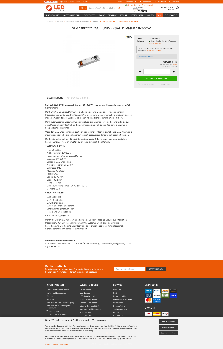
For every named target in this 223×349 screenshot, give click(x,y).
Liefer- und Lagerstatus (56, 293)
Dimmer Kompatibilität (89, 306)
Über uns (117, 290)
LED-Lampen (85, 293)
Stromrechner (86, 312)
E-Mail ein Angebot (154, 50)
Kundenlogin (161, 2)
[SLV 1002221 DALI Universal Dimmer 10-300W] (89, 61)
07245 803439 (51, 2)
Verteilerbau (137, 15)
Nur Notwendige (168, 327)
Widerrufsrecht (52, 311)
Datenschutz (64, 344)
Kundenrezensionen (78, 98)
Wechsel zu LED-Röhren (90, 309)
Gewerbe (112, 15)
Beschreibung (55, 98)
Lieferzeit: (140, 41)
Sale (159, 15)
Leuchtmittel (89, 15)
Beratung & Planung (121, 296)
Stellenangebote (120, 309)
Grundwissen (85, 290)
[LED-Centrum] (60, 8)
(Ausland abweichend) (155, 43)
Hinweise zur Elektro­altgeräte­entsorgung (59, 307)
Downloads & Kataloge (122, 299)
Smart (102, 15)
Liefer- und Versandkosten (57, 290)
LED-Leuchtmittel (87, 296)
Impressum (54, 344)
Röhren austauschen (88, 303)
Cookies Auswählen (168, 333)
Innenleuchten (53, 15)
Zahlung (49, 296)
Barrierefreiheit (119, 306)
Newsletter (118, 303)
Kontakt (119, 2)
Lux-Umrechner (86, 316)
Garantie (50, 299)
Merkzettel (175, 2)
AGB (47, 344)
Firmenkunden (131, 2)
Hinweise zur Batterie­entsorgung (60, 303)
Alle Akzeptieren (168, 321)
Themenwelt (171, 15)
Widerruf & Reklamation (56, 314)
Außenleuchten (71, 15)
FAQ (115, 293)
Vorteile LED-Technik (89, 299)
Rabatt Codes (119, 316)
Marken (150, 15)
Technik (123, 15)
